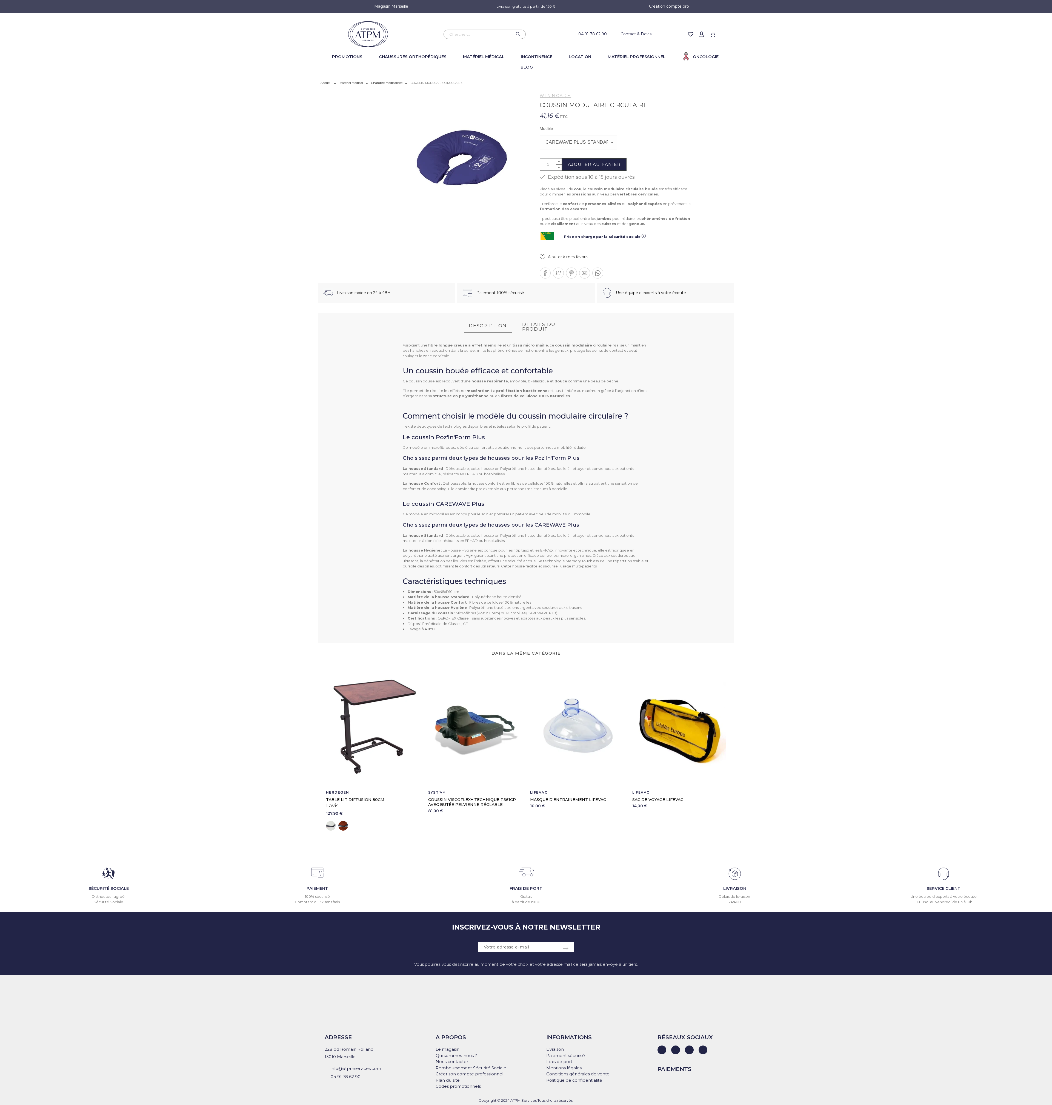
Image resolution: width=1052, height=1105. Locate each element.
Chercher (519, 34)
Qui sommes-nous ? (456, 1055)
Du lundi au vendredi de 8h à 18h (943, 902)
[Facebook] (675, 1050)
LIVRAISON (734, 888)
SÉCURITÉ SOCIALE (108, 888)
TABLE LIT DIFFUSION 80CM (355, 799)
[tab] (488, 326)
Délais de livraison (735, 896)
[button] (564, 257)
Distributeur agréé (108, 896)
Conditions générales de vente (578, 1073)
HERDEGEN (337, 792)
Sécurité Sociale (108, 902)
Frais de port (559, 1061)
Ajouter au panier (594, 164)
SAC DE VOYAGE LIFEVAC (657, 799)
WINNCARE (555, 96)
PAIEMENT (317, 888)
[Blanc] (331, 826)
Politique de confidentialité (574, 1080)
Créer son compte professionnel (469, 1073)
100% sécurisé (317, 896)
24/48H (735, 902)
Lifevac (538, 792)
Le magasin (447, 1049)
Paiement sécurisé (565, 1055)
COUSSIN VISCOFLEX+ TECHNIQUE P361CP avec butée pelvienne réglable (472, 802)
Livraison (555, 1049)
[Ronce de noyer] (343, 826)
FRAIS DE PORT (526, 888)
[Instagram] (689, 1050)
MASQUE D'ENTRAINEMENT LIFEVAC (568, 799)
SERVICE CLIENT (943, 888)
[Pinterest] (703, 1050)
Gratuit (526, 896)
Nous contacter (452, 1061)
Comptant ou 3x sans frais (317, 902)
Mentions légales (564, 1067)
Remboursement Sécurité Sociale (471, 1067)
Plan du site (448, 1080)
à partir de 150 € (526, 902)
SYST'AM (437, 792)
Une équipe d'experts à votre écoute (943, 896)
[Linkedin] (662, 1050)
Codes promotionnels (458, 1086)
